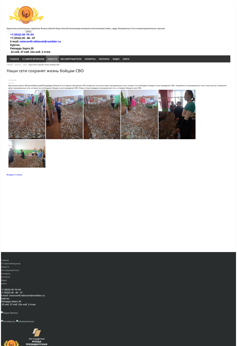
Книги (4, 283)
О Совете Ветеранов (10, 263)
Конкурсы (5, 273)
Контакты (5, 277)
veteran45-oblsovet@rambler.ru (40, 41)
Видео (4, 280)
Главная (5, 260)
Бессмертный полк (10, 270)
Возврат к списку (14, 174)
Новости (5, 267)
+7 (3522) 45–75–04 (22, 34)
